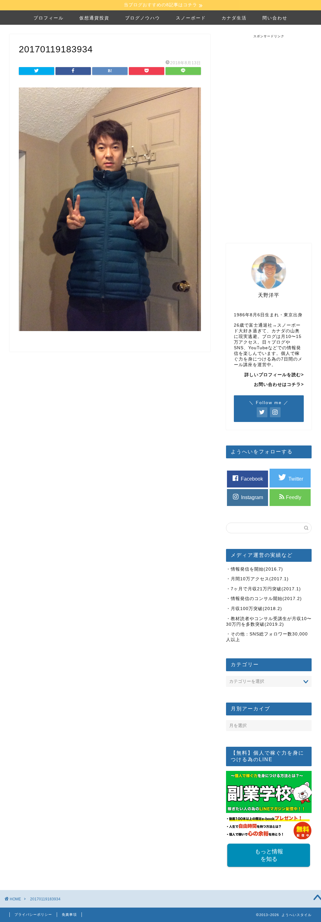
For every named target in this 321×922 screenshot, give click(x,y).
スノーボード (191, 17)
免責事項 (69, 914)
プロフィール (49, 17)
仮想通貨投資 (94, 17)
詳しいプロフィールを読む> (274, 374)
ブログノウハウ (142, 17)
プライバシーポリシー (33, 914)
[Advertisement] (273, 133)
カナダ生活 (234, 17)
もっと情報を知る (269, 855)
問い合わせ (274, 17)
